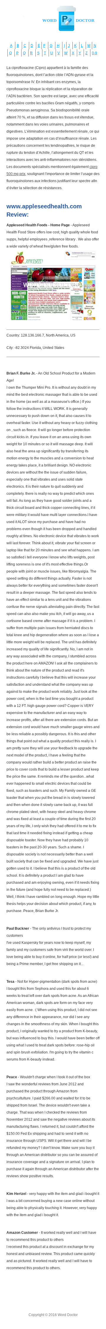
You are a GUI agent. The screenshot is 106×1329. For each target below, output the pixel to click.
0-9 (94, 53)
